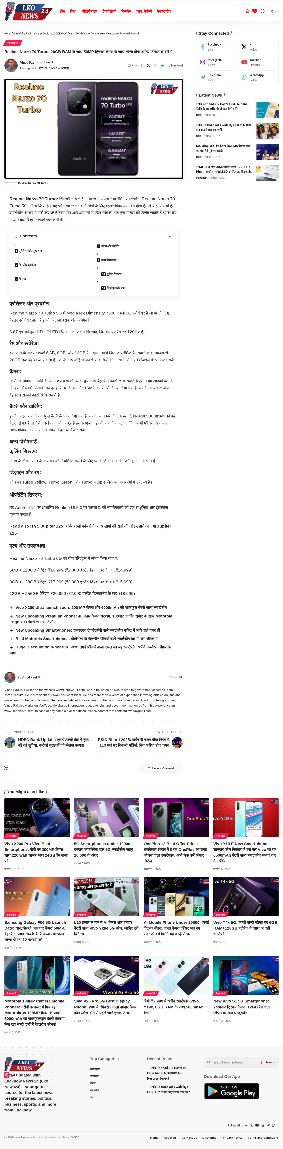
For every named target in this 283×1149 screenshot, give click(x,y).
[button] (155, 65)
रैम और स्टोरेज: (27, 265)
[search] (263, 11)
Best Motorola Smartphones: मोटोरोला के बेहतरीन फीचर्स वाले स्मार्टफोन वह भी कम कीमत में (86, 638)
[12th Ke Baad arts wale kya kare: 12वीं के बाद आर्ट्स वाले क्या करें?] (267, 131)
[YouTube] (257, 1125)
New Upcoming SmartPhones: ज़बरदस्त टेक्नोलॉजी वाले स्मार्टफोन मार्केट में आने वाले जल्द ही (87, 630)
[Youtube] (258, 62)
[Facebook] (216, 47)
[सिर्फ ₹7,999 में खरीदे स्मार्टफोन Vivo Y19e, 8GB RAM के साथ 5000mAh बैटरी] (176, 975)
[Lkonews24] (28, 11)
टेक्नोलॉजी (18, 33)
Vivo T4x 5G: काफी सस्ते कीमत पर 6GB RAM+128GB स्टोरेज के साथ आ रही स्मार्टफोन (245, 928)
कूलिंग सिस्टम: (114, 274)
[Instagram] (216, 62)
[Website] (181, 677)
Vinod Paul (27, 62)
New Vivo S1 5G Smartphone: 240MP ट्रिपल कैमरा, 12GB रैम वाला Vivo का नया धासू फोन (241, 1007)
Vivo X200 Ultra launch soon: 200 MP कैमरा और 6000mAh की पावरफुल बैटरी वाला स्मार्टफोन (91, 607)
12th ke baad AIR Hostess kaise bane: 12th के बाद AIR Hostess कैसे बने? (166, 1073)
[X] (258, 47)
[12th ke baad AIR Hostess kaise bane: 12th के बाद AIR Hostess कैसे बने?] (267, 110)
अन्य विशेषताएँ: (109, 260)
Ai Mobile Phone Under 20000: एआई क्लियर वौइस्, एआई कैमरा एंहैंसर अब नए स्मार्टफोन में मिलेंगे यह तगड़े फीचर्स (176, 928)
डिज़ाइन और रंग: (116, 288)
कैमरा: (22, 278)
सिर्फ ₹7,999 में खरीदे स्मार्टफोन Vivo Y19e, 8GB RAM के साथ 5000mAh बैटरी (174, 1007)
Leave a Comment (163, 768)
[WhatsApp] (258, 77)
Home (7, 33)
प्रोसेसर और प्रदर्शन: (30, 251)
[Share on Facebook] (142, 65)
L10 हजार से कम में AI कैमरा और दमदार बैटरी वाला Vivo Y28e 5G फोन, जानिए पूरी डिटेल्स (106, 928)
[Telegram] (216, 77)
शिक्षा (198, 115)
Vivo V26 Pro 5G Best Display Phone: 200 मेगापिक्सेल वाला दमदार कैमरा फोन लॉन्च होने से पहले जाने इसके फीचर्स (105, 1007)
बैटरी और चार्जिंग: (110, 246)
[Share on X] (148, 65)
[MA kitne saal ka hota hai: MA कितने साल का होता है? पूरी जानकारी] (267, 152)
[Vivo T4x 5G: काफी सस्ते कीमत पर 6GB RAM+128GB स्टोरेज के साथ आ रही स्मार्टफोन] (246, 896)
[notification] (247, 11)
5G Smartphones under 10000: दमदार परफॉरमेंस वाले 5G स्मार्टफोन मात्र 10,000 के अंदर (103, 849)
